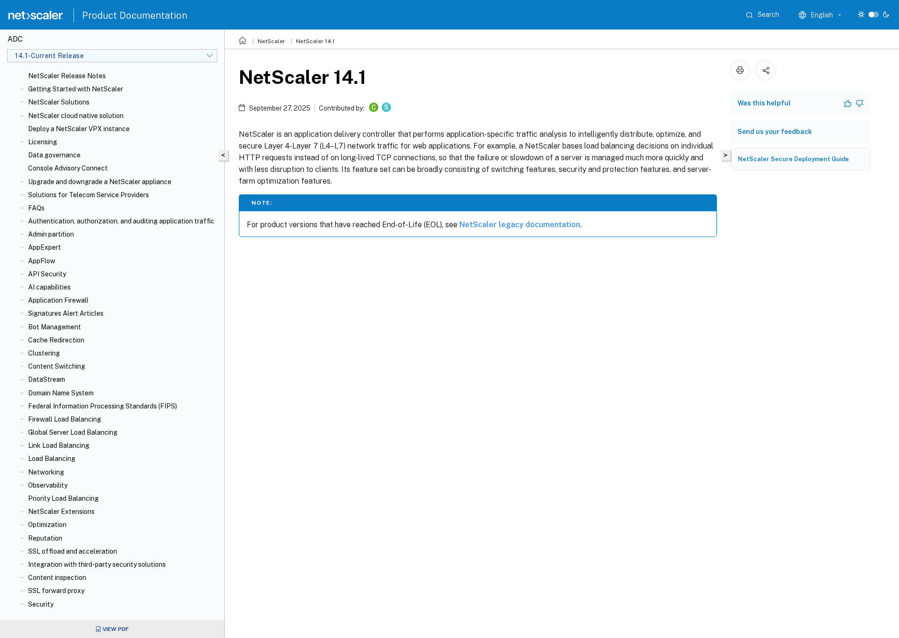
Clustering (44, 353)
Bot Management (54, 327)
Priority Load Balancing (63, 498)
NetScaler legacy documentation (519, 224)
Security (40, 604)
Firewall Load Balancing (64, 419)
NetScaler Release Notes (67, 76)
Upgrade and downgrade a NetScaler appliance (99, 181)
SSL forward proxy (56, 590)
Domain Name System (61, 393)
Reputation (45, 538)
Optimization (47, 524)
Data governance (54, 155)
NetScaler (271, 41)
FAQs (36, 208)
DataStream (46, 379)
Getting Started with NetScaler (75, 89)
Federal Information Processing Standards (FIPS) (102, 406)
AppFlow (41, 261)
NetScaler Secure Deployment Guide (793, 159)
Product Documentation (134, 15)
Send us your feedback (774, 131)
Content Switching (56, 366)
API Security (47, 274)
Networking (46, 472)
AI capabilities (49, 287)
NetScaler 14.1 (315, 41)
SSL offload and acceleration (72, 551)
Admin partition (51, 234)
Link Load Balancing (58, 445)
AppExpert (44, 247)
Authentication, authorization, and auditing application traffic (121, 221)
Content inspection (57, 577)
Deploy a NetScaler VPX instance (79, 129)
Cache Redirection (56, 340)
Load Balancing (51, 458)
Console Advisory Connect (68, 168)
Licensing (42, 142)
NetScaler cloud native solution (76, 115)
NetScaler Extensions (61, 511)
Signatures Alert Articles (65, 313)
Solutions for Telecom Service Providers (88, 195)
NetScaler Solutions (58, 102)
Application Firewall (58, 300)
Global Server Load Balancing (73, 432)
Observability (47, 485)
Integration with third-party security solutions (97, 564)
